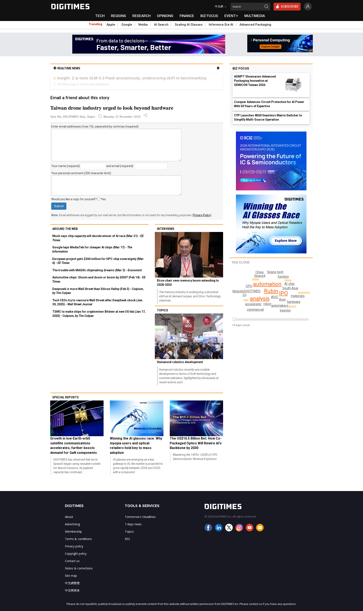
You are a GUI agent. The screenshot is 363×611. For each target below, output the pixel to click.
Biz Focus (241, 68)
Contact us (72, 561)
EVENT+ (231, 16)
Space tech (275, 272)
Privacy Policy (201, 215)
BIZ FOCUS (209, 16)
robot (267, 304)
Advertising (72, 524)
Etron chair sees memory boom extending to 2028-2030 (188, 282)
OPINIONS (165, 16)
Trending (95, 24)
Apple (111, 24)
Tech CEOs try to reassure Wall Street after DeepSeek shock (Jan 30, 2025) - (97, 302)
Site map (71, 576)
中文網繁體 (72, 583)
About (69, 517)
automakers (279, 306)
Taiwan (255, 279)
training (285, 310)
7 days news (133, 524)
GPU (249, 286)
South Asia (290, 288)
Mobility (238, 291)
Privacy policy (74, 546)
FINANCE (187, 16)
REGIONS (118, 16)
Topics (162, 310)
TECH (100, 16)
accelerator (253, 304)
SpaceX (260, 276)
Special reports (65, 397)
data (245, 300)
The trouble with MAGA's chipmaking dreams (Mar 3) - (97, 270)
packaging (304, 292)
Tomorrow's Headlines (140, 517)
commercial (255, 310)
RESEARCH (141, 16)
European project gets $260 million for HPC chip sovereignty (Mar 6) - (98, 261)
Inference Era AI (221, 24)
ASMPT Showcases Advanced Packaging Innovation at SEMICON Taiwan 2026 (255, 81)
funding (283, 277)
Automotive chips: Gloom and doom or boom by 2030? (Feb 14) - (99, 279)
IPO (283, 293)
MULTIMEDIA (254, 16)
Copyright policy (76, 554)
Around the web (65, 228)
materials (298, 296)
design (292, 306)
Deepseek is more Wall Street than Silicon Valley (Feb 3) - (98, 291)
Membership (73, 531)
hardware (293, 302)
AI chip (289, 284)
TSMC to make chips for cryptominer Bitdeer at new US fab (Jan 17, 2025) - (99, 313)
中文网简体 (72, 590)
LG (244, 295)
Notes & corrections (79, 568)
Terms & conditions (78, 539)
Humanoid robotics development (180, 362)
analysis (260, 298)
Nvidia (143, 24)
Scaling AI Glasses (189, 24)
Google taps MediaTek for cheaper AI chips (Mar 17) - (92, 249)
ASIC (274, 297)
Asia (282, 300)
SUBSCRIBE (290, 6)
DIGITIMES (252, 291)
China (259, 272)
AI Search (161, 24)
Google (126, 24)
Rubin (271, 291)
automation (267, 284)
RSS (127, 539)
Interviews (165, 228)
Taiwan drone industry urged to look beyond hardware (111, 108)
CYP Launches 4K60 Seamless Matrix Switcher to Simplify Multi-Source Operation (268, 117)
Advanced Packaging (255, 24)
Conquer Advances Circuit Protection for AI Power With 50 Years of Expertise (269, 104)
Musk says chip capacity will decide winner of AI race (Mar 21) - (98, 238)
